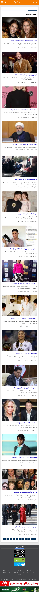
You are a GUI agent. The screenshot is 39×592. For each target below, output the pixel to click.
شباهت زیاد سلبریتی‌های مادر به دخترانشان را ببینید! (24, 40)
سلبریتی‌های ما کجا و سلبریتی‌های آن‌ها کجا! (26, 527)
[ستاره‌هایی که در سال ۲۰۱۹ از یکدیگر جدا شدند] (19, 201)
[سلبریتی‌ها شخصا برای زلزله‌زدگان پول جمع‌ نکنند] (19, 375)
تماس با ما (6, 571)
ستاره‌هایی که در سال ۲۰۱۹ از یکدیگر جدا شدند (25, 214)
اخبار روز (26, 571)
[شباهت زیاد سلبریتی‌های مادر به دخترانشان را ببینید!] (19, 27)
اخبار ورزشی (19, 571)
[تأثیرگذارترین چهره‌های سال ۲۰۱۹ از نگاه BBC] (19, 62)
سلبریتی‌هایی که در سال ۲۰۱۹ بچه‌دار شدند (26, 353)
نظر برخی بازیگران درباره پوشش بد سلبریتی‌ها (25, 492)
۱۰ (7, 539)
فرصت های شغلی (33, 573)
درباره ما (13, 571)
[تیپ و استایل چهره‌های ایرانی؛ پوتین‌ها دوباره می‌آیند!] (19, 271)
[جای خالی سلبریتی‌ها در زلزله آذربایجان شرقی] (19, 166)
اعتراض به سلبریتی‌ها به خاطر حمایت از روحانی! (25, 145)
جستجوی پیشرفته (7, 573)
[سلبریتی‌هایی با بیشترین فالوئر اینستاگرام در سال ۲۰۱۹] (19, 236)
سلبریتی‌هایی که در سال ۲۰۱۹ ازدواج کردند (26, 423)
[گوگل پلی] (19, 556)
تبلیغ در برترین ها (24, 573)
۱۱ (4, 539)
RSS (19, 575)
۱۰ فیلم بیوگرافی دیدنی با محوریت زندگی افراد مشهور (24, 318)
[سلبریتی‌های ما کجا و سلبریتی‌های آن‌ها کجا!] (19, 514)
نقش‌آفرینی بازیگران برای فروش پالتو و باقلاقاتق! (24, 458)
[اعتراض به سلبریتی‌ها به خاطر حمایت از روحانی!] (19, 131)
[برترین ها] (17, 2)
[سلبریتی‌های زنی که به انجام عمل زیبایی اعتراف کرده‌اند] (19, 97)
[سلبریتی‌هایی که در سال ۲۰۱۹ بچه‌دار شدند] (19, 340)
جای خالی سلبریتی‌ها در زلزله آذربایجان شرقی (25, 179)
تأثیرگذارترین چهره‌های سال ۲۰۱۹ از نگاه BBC (26, 75)
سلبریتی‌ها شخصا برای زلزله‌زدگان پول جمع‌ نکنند (25, 388)
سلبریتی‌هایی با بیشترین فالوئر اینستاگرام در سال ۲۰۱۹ (23, 249)
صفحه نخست (33, 571)
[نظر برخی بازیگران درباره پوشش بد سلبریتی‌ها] (19, 479)
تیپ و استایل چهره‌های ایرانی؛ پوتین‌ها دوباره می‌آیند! (23, 284)
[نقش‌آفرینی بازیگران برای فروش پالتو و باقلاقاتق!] (19, 444)
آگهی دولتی (15, 573)
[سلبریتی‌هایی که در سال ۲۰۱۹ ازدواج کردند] (19, 410)
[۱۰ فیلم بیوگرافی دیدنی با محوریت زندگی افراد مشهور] (19, 305)
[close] (1, 580)
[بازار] (19, 560)
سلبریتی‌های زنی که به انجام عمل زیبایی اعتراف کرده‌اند (23, 110)
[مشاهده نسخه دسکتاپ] (2, 2)
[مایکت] (19, 564)
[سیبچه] (19, 552)
